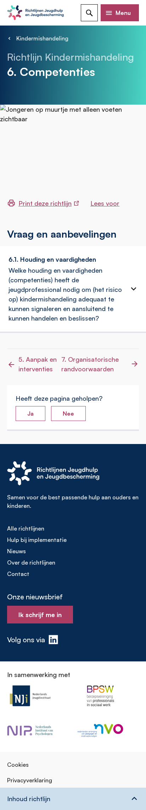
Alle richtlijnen (25, 528)
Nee (68, 413)
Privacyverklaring (29, 780)
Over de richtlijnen (31, 562)
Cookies (18, 764)
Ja (30, 413)
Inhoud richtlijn (28, 799)
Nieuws (16, 551)
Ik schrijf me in (40, 614)
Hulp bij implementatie (37, 539)
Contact (18, 573)
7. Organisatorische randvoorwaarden (90, 364)
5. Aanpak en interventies (37, 364)
